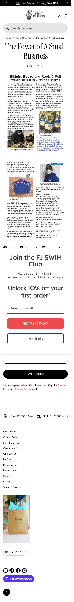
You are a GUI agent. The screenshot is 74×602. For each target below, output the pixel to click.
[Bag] (65, 15)
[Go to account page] (59, 15)
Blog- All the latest (23, 37)
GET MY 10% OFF (35, 323)
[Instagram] (5, 570)
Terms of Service (23, 389)
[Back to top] (6, 592)
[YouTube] (24, 570)
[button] (6, 3)
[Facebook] (18, 570)
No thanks (35, 338)
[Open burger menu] (5, 15)
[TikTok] (11, 570)
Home (8, 37)
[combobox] (35, 28)
